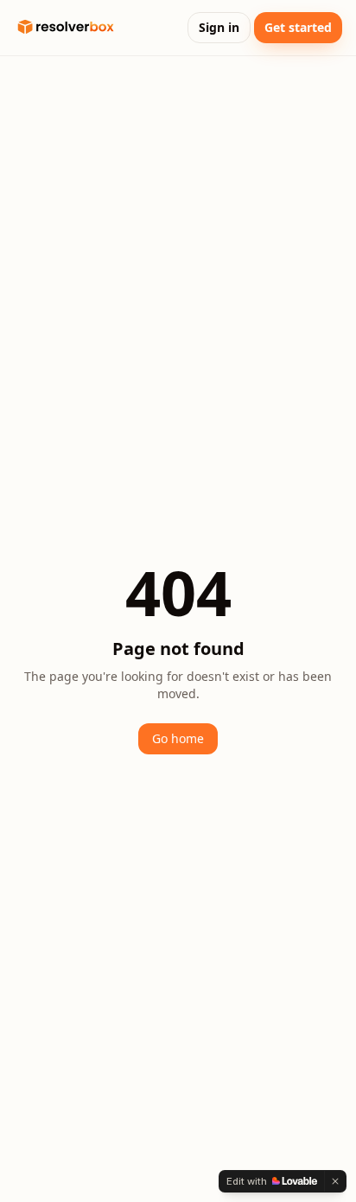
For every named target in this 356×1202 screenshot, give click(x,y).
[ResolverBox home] (66, 27)
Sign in (219, 27)
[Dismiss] (335, 1181)
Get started (298, 27)
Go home (178, 738)
